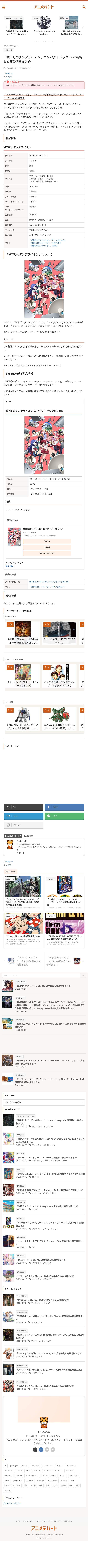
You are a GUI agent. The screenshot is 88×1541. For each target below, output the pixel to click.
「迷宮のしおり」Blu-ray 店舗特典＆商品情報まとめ (41, 1260)
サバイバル (8, 1476)
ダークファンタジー (32, 1476)
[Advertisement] (44, 774)
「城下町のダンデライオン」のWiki (43, 246)
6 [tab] (46, 42)
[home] (23, 853)
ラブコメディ (37, 1373)
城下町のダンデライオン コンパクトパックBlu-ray (43, 529)
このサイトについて (54, 1521)
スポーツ (19, 1476)
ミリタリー (48, 1126)
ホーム (18, 1521)
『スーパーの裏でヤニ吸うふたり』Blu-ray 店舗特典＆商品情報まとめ (49, 1369)
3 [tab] (39, 42)
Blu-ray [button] (8, 401)
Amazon (47, 541)
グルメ (28, 1471)
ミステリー (55, 1160)
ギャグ (48, 1193)
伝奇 (72, 1481)
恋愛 (25, 1486)
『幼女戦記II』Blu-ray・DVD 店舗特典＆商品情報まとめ (42, 1300)
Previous (6, 27)
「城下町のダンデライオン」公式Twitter (45, 243)
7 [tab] (48, 42)
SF (33, 1126)
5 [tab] (43, 42)
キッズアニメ (9, 1471)
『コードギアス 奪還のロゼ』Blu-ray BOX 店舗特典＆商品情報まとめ (48, 1353)
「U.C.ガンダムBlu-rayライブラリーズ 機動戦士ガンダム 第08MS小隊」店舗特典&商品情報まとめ (23, 902)
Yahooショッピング (47, 553)
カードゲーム (71, 1466)
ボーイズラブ (17, 1481)
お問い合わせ (68, 1521)
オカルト (43, 1389)
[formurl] (47, 1449)
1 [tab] (34, 42)
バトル (53, 1476)
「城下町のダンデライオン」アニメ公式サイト (47, 240)
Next (82, 27)
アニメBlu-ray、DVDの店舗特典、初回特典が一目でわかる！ (44, 1535)
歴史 (54, 1193)
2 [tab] (36, 42)
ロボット (39, 1126)
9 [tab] (52, 42)
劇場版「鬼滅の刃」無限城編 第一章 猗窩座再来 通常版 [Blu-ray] (23, 643)
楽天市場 (47, 547)
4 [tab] (41, 42)
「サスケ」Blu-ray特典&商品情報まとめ (23, 936)
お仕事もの (14, 1466)
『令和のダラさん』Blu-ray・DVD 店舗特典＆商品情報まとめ (45, 1386)
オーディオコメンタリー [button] (21, 510)
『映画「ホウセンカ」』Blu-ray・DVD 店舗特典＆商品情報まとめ (47, 1206)
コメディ (9, 77)
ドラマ (35, 1209)
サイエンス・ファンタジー (53, 1471)
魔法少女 (7, 1490)
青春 (49, 1263)
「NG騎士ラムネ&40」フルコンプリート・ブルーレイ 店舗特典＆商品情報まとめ (64, 902)
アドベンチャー (48, 1466)
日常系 (33, 1486)
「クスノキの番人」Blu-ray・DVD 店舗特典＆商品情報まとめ (45, 1276)
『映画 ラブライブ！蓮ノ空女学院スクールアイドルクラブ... (71, 34)
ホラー (64, 1160)
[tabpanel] (16, 26)
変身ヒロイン (49, 1145)
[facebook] (20, 853)
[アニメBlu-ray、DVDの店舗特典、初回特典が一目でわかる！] (44, 7)
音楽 (77, 1486)
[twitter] (18, 853)
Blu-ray (9, 566)
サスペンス (69, 1471)
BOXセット (9, 73)
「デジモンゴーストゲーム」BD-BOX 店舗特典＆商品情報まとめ (46, 1157)
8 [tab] (50, 42)
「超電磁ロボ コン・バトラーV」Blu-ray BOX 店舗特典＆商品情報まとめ (50, 1174)
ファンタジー (37, 1145)
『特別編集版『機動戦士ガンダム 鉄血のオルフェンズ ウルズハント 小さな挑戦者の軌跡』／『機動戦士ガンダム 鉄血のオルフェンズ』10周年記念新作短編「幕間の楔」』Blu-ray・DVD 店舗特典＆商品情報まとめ (50, 1005)
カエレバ (33, 532)
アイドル (24, 1466)
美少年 (63, 1486)
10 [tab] (55, 42)
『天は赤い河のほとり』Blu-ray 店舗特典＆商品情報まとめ (43, 986)
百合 (47, 1486)
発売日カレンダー (28, 1521)
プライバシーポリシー (12, 1503)
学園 (18, 1486)
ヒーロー (63, 1476)
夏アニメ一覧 (41, 1521)
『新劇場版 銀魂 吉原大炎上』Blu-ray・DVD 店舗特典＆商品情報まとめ (50, 1190)
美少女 (55, 1486)
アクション (36, 1160)
